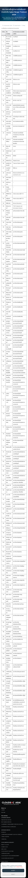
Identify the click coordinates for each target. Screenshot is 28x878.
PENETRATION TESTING (6, 819)
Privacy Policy (4, 861)
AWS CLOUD (3, 849)
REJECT (13, 874)
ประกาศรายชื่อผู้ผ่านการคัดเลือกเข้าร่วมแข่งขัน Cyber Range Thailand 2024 (14, 12)
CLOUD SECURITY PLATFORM (7, 851)
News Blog (8, 17)
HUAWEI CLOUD (4, 846)
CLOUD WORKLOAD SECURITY (7, 858)
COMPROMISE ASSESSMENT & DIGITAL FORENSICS (11, 834)
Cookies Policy (19, 866)
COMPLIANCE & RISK (5, 853)
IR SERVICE (3, 832)
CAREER (3, 810)
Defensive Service (5, 830)
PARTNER (3, 812)
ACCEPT (13, 870)
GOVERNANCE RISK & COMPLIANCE (8, 826)
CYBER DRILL (3, 839)
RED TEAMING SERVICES (6, 822)
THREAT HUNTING (5, 836)
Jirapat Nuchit (17, 25)
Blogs (12, 17)
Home (3, 17)
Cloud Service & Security (7, 842)
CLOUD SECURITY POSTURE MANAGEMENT (10, 855)
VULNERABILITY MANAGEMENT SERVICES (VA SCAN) (12, 824)
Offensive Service (5, 817)
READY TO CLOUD (5, 844)
